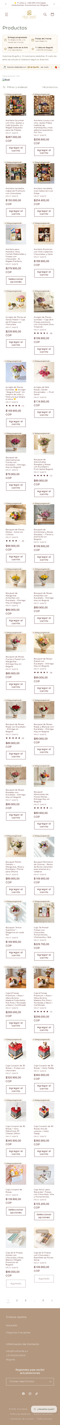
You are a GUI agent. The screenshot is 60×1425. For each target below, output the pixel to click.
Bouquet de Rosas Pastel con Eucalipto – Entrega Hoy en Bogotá (44, 662)
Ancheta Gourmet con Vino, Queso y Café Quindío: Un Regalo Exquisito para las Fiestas (15, 125)
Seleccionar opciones (16, 280)
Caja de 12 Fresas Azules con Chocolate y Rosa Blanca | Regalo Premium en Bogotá (14, 1259)
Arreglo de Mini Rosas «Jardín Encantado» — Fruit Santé (44, 391)
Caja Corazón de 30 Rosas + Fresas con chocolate (15, 1067)
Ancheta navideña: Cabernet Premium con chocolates (15, 190)
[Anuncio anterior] (5, 4)
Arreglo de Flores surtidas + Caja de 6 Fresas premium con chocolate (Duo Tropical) (44, 322)
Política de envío (44, 1419)
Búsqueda (11, 1325)
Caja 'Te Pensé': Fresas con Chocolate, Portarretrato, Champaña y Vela (42, 932)
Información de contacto (22, 1419)
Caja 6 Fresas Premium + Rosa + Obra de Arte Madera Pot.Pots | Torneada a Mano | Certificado (43, 999)
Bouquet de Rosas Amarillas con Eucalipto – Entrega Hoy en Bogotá (44, 596)
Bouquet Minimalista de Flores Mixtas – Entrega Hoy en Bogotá (42, 797)
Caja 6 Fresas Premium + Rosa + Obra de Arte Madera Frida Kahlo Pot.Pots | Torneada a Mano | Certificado (16, 999)
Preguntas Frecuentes (18, 1333)
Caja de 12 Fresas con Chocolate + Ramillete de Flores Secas (43, 1256)
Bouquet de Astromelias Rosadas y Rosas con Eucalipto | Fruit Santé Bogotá (43, 464)
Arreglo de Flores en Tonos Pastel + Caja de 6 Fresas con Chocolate (16, 320)
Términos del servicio (43, 1414)
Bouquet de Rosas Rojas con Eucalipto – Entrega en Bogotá (16, 728)
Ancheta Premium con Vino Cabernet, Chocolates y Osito (43, 251)
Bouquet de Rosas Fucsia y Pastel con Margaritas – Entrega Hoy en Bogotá (15, 661)
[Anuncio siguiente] (54, 4)
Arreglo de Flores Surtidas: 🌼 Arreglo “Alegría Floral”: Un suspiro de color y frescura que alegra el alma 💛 (16, 393)
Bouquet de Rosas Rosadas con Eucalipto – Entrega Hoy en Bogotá (15, 793)
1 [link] (8, 1300)
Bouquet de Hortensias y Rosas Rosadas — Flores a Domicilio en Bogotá (43, 534)
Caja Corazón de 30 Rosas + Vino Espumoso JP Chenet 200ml (15, 1130)
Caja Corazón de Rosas (14, 1190)
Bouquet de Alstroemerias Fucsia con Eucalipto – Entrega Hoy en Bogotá (15, 462)
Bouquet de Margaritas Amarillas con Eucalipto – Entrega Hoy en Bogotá (15, 598)
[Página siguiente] (51, 1300)
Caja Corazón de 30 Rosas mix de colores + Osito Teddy (43, 1130)
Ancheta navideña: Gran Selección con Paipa (43, 190)
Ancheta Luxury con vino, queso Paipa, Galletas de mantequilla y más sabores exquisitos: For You (44, 126)
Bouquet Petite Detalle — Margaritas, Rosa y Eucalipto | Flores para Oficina (15, 867)
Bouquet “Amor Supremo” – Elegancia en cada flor (15, 931)
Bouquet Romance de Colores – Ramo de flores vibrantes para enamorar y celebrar (43, 867)
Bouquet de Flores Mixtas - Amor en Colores (15, 532)
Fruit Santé (22, 1409)
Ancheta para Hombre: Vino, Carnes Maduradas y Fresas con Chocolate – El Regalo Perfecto (16, 255)
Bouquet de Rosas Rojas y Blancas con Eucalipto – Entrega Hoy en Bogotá (44, 728)
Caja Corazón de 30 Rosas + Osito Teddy (44, 1066)
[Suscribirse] (50, 1381)
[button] (6, 14)
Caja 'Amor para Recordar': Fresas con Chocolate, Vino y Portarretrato (44, 1193)
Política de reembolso (20, 1414)
